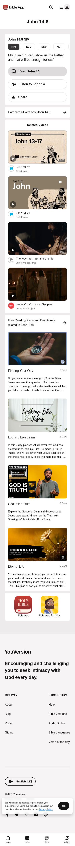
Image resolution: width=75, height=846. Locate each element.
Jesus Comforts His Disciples (37, 304)
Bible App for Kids (49, 615)
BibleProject (22, 171)
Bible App (23, 615)
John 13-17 (26, 167)
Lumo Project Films (26, 262)
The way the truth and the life (38, 258)
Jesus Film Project (25, 308)
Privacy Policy (46, 809)
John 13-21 (26, 212)
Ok (64, 805)
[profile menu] (64, 7)
